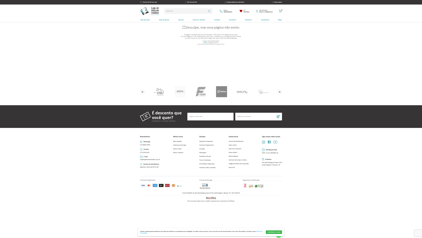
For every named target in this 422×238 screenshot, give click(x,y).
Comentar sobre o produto (207, 167)
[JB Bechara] (263, 92)
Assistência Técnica (205, 156)
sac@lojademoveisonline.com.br (150, 159)
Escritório (232, 20)
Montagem (202, 152)
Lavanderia (265, 20)
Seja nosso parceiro (235, 149)
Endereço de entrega (179, 145)
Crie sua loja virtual (194, 201)
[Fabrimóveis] (200, 92)
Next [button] (279, 91)
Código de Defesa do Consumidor (239, 164)
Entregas (202, 149)
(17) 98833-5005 (145, 145)
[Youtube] (275, 141)
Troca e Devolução (205, 160)
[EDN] (180, 92)
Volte (205, 43)
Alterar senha (177, 149)
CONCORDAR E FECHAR (273, 232)
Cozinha (217, 20)
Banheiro (248, 20)
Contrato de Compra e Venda (237, 160)
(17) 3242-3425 (144, 152)
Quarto (181, 20)
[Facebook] (269, 141)
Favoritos (246, 11)
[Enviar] (258, 116)
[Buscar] (209, 11)
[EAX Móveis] (159, 92)
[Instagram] (263, 142)
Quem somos (233, 145)
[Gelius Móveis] (221, 92)
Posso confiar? (233, 152)
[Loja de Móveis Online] (149, 11)
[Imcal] (242, 92)
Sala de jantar (164, 20)
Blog (280, 20)
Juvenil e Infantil (199, 20)
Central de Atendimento (236, 141)
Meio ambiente (233, 156)
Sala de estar (145, 20)
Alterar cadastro (178, 152)
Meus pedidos (177, 141)
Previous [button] (142, 91)
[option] (159, 92)
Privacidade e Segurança (206, 164)
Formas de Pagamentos (206, 145)
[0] (280, 11)
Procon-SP (232, 167)
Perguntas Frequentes (206, 141)
